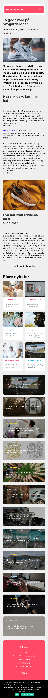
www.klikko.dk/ (26, 666)
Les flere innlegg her (24, 266)
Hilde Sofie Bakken (29, 30)
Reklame (24, 678)
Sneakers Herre (10, 130)
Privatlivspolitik (27, 695)
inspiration (8, 34)
